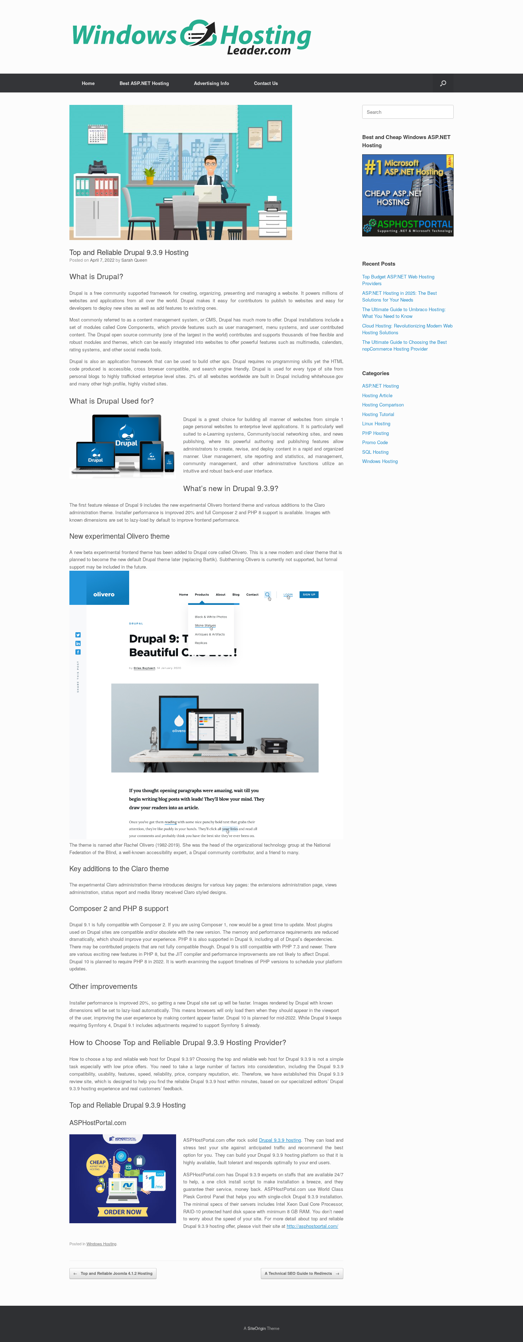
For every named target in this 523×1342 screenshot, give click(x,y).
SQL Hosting (375, 451)
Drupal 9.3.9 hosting (280, 1139)
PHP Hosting (375, 433)
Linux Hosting (376, 423)
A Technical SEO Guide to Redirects (302, 1273)
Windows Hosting (101, 1243)
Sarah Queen (134, 260)
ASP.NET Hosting (380, 385)
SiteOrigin (257, 1328)
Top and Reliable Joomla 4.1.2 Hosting (113, 1273)
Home (88, 83)
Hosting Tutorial (378, 414)
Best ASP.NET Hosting (144, 83)
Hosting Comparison (383, 404)
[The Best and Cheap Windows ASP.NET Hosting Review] (191, 37)
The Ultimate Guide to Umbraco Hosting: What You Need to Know (404, 313)
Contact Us (266, 83)
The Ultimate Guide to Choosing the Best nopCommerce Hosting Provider (404, 345)
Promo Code (375, 442)
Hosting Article (377, 395)
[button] (443, 83)
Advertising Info (211, 83)
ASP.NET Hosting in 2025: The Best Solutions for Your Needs (399, 296)
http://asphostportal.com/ (312, 1226)
